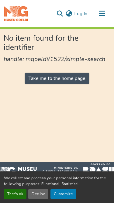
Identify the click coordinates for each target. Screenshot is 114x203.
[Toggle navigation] (101, 13)
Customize (63, 194)
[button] (16, 13)
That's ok (15, 194)
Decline (38, 194)
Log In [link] (80, 13)
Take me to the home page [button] (57, 78)
